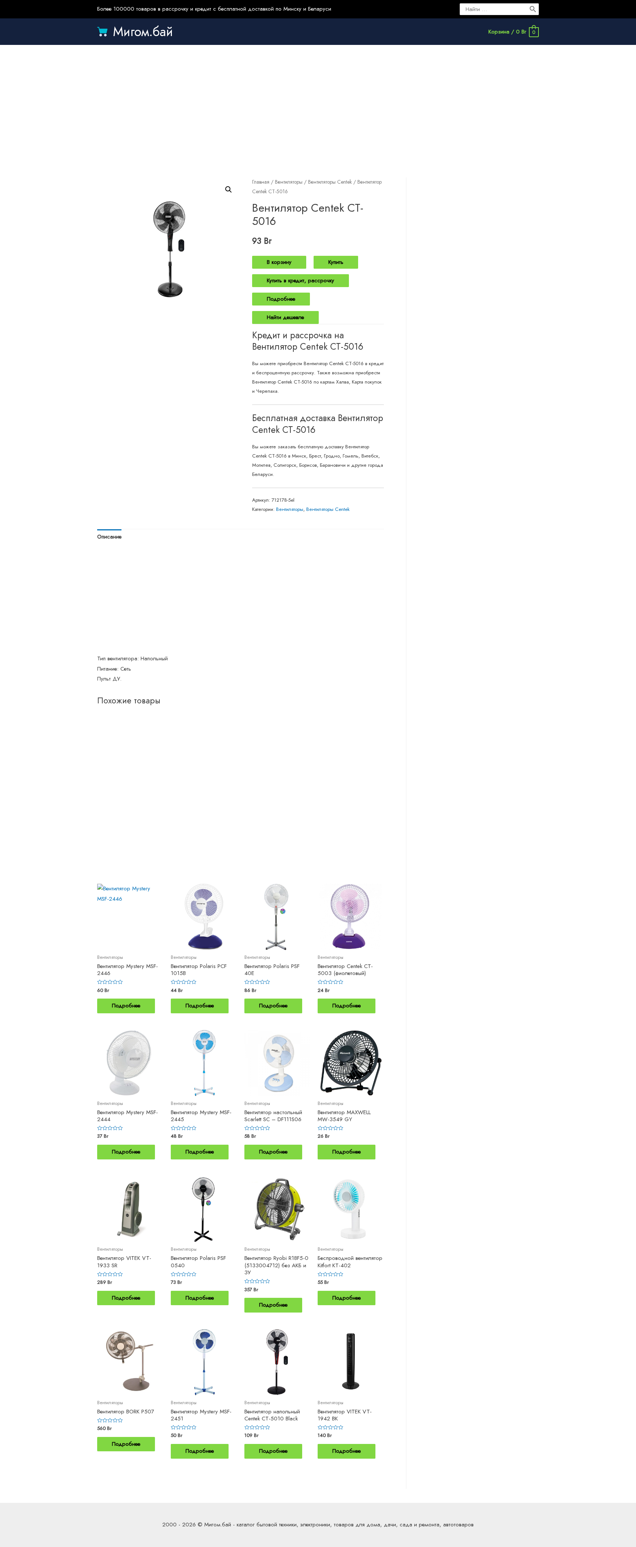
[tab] (109, 537)
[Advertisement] (318, 103)
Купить (335, 262)
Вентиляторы (289, 182)
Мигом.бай (143, 31)
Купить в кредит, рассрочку (300, 280)
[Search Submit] (533, 9)
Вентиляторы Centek (330, 182)
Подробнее (281, 299)
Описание (109, 537)
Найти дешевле (285, 317)
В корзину (279, 262)
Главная (260, 182)
